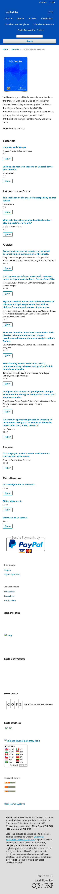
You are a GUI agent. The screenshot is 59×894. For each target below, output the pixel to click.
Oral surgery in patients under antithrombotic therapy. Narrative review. (27, 455)
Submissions (47, 18)
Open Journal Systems (14, 803)
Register (43, 2)
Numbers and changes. (15, 147)
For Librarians (10, 600)
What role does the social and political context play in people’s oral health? (27, 221)
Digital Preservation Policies (30, 30)
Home (5, 49)
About (7, 18)
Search (29, 41)
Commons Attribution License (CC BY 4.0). (25, 838)
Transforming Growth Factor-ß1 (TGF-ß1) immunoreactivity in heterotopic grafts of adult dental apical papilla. (28, 366)
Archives (32, 18)
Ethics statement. (12, 501)
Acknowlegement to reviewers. (19, 484)
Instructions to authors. (15, 517)
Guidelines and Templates (17, 24)
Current (20, 18)
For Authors (9, 596)
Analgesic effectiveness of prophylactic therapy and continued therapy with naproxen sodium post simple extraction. (29, 394)
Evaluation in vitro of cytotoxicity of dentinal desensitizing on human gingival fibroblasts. (26, 252)
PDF (9, 159)
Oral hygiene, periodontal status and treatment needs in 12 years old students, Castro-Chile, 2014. (29, 277)
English (7, 570)
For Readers (9, 591)
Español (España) (12, 574)
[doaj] (8, 635)
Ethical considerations (44, 24)
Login (52, 2)
